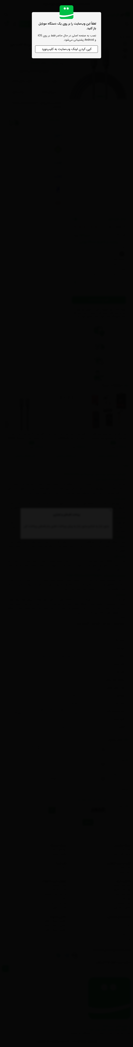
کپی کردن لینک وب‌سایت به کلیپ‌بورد (66, 49)
